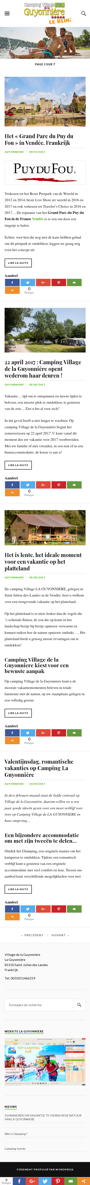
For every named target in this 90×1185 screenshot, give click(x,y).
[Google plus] (43, 282)
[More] (12, 290)
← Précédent (32, 935)
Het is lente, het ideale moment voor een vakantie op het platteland (43, 561)
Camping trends (15, 1148)
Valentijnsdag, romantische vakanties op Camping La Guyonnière (39, 768)
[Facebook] (12, 282)
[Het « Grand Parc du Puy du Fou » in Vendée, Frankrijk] (45, 98)
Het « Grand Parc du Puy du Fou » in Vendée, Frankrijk (39, 139)
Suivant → (60, 935)
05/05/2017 (37, 384)
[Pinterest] (58, 282)
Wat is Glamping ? (16, 1134)
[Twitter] (28, 282)
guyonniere (14, 151)
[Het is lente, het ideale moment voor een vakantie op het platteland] (45, 524)
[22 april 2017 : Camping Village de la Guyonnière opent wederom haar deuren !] (45, 326)
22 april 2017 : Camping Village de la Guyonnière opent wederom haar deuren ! (43, 368)
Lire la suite (18, 262)
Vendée (38, 218)
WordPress (64, 1169)
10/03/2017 (37, 783)
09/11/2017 (37, 151)
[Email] (74, 282)
